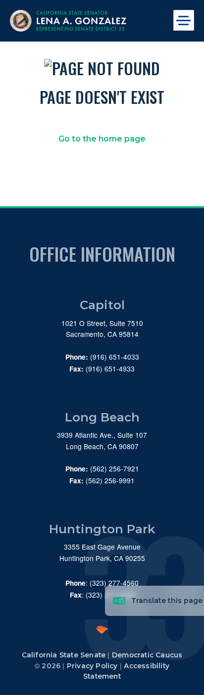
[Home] (83, 21)
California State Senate (64, 655)
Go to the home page (102, 138)
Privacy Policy (92, 666)
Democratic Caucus (147, 655)
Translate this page (167, 600)
